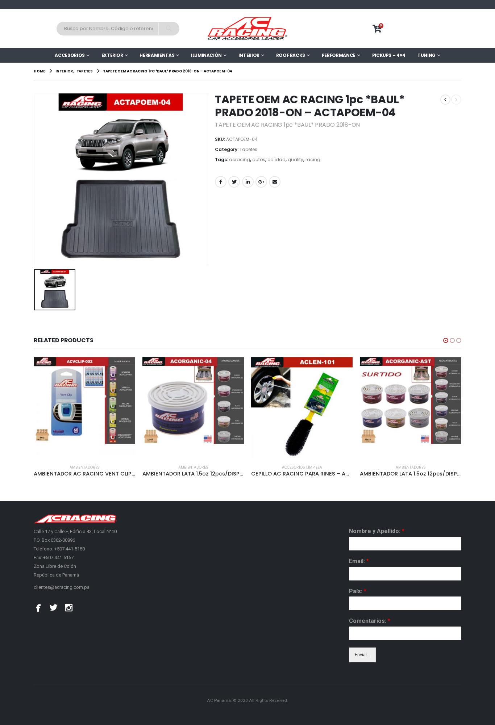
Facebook (220, 182)
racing (312, 159)
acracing (239, 159)
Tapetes (248, 149)
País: (357, 591)
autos (258, 159)
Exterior (112, 55)
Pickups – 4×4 (388, 55)
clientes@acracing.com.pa (62, 587)
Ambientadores (85, 467)
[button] (445, 340)
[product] (84, 407)
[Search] (168, 28)
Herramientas (157, 55)
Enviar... (362, 654)
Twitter (234, 182)
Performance (338, 55)
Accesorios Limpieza (302, 467)
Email (274, 182)
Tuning (426, 55)
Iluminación (206, 55)
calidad (276, 159)
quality (295, 159)
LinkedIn (248, 182)
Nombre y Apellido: (376, 531)
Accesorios (70, 55)
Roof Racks (290, 55)
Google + (261, 182)
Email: (359, 561)
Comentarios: (369, 620)
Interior (248, 55)
